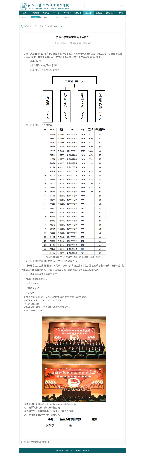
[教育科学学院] (35, 6)
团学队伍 (25, 17)
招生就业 (99, 13)
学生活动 (56, 17)
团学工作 (88, 13)
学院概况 (35, 13)
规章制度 (35, 17)
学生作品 (66, 17)
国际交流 (109, 13)
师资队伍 (46, 13)
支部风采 (46, 17)
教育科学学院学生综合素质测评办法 (39, 442)
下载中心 (120, 13)
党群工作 (77, 13)
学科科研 (56, 13)
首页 (24, 13)
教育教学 (67, 13)
